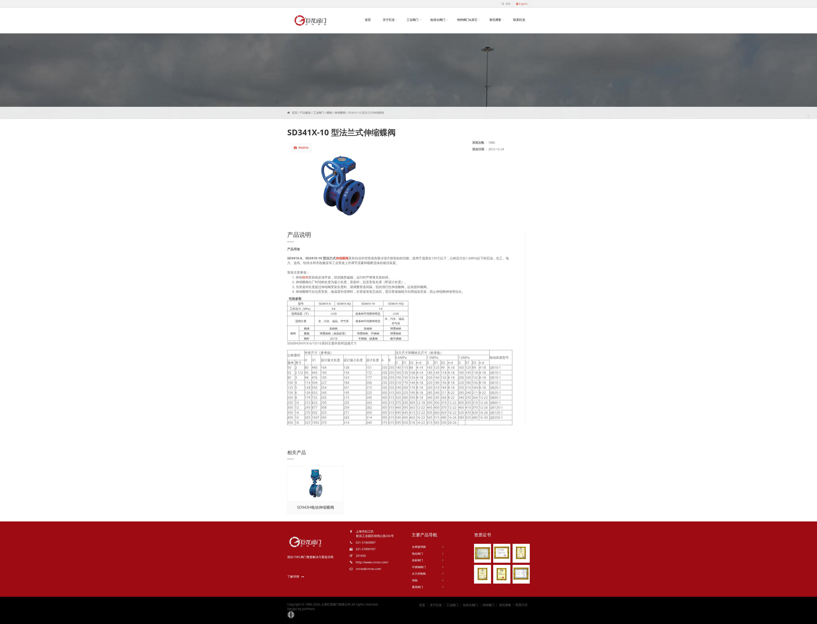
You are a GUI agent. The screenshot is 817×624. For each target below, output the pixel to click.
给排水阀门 (437, 20)
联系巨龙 (519, 20)
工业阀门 (412, 20)
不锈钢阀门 (419, 567)
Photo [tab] (303, 148)
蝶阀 (329, 112)
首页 (368, 20)
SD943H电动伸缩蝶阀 (315, 507)
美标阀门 (417, 560)
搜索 (508, 4)
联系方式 (521, 604)
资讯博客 (495, 20)
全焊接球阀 (419, 547)
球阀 (414, 580)
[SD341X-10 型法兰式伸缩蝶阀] (378, 186)
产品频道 (305, 112)
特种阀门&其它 (467, 20)
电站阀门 (417, 553)
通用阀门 (417, 587)
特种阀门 (488, 605)
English (523, 4)
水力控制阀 (419, 573)
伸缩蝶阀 (340, 112)
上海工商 (291, 615)
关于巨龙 (389, 20)
